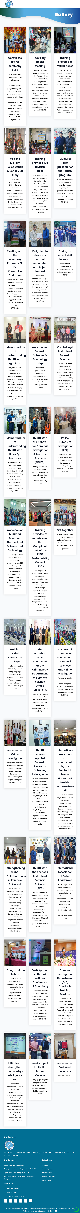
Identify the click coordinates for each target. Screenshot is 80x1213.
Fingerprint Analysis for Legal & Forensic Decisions (21, 1169)
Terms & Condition (48, 1176)
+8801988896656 (13, 1189)
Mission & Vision (47, 1173)
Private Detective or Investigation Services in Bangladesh (19, 1177)
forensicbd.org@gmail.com (16, 1196)
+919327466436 (12, 1192)
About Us (45, 1165)
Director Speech (47, 1169)
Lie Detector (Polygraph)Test (14, 1165)
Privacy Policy (46, 1180)
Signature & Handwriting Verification (16, 1173)
